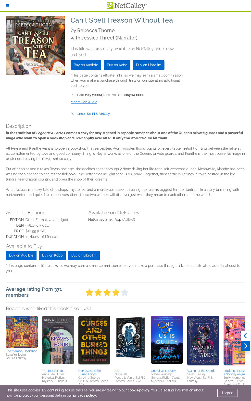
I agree (227, 393)
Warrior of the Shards (201, 371)
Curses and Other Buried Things (90, 372)
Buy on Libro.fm (148, 65)
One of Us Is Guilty (163, 371)
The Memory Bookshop (21, 351)
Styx (117, 371)
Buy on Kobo (117, 65)
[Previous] (245, 336)
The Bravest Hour (53, 371)
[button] (22, 332)
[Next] (245, 346)
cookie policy (138, 390)
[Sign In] (7, 5)
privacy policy (84, 395)
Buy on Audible (86, 65)
